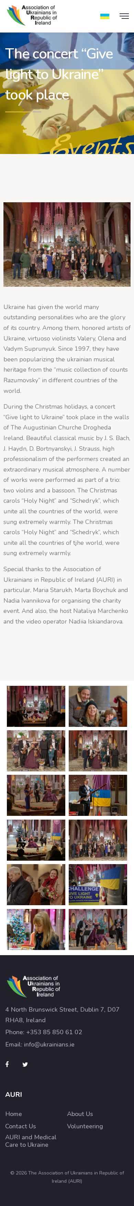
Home (13, 1114)
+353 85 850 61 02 (54, 1032)
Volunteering (85, 1126)
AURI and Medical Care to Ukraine (31, 1141)
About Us (80, 1114)
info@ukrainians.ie (49, 1044)
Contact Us (20, 1126)
